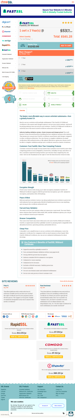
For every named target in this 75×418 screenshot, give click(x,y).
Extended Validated (7, 54)
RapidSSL (3, 389)
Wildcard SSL (5, 67)
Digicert (3, 399)
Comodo (3, 391)
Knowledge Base (42, 391)
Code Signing (5, 76)
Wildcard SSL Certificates (26, 391)
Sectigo (3, 393)
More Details (31, 88)
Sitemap (40, 393)
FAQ (57, 395)
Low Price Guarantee (61, 391)
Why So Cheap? (60, 393)
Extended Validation (24, 389)
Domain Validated (6, 63)
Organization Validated (7, 58)
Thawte (3, 397)
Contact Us (59, 389)
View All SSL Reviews (66, 281)
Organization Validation (25, 393)
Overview (22, 110)
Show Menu (73, 2)
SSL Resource (41, 389)
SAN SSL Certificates (25, 397)
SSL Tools (40, 395)
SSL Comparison (42, 397)
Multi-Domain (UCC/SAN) (8, 72)
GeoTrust (3, 395)
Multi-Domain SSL (24, 395)
